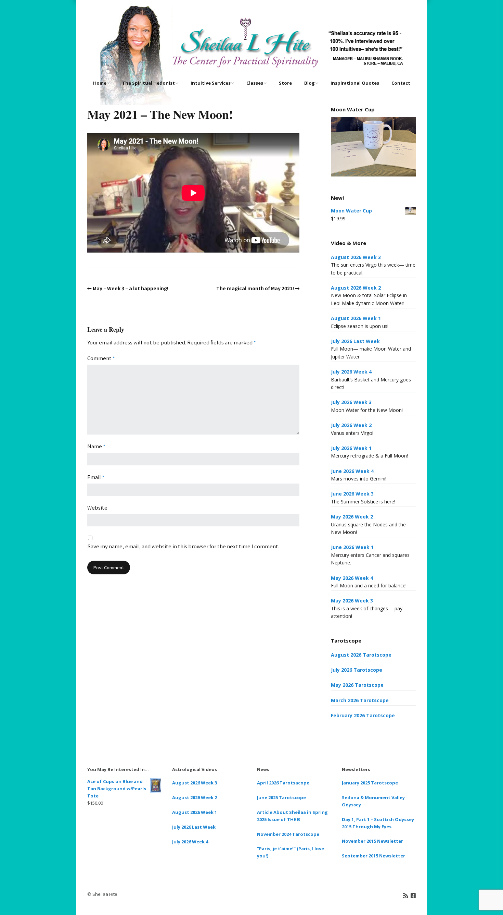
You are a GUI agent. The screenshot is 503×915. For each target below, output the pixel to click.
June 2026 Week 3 (352, 493)
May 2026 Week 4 (352, 578)
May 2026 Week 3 (352, 600)
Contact (400, 83)
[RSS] (405, 895)
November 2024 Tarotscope (288, 834)
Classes (254, 83)
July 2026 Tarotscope (356, 670)
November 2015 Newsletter (372, 841)
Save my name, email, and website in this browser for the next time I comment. (183, 546)
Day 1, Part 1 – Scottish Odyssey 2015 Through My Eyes (378, 823)
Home (99, 83)
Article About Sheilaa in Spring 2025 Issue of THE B (292, 815)
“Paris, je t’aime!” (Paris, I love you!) (290, 852)
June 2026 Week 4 (352, 471)
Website (97, 507)
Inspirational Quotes (355, 83)
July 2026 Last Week (355, 341)
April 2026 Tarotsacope (283, 783)
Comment (101, 358)
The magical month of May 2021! (255, 288)
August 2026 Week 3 (356, 257)
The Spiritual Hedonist (148, 83)
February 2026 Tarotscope (363, 715)
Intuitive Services (211, 83)
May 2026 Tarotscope (357, 685)
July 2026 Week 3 (351, 402)
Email (95, 476)
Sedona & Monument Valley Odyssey (373, 801)
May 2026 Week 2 (352, 516)
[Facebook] (413, 895)
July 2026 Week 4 (351, 371)
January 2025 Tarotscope (370, 783)
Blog (309, 83)
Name (96, 446)
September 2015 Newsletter (373, 856)
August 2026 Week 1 (356, 318)
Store (285, 83)
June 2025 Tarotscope (281, 797)
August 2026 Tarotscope (361, 654)
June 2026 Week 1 (352, 547)
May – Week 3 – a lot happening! (130, 288)
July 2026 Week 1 (351, 448)
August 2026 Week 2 (356, 287)
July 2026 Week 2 (351, 425)
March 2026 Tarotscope (360, 700)
